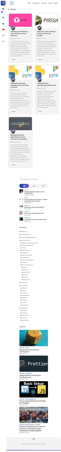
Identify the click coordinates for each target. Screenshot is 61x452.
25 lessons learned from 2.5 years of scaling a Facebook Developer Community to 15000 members (32, 429)
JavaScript (26, 205)
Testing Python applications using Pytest (46, 84)
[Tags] (43, 186)
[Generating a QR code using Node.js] (21, 207)
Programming (25, 257)
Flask (24, 267)
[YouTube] (3, 29)
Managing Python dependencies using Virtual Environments (18, 137)
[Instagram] (3, 35)
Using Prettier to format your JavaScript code (30, 376)
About (50, 3)
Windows (24, 305)
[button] (3, 3)
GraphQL (25, 269)
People (23, 318)
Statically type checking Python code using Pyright (46, 33)
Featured (23, 282)
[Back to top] (33, 439)
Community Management (28, 237)
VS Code (24, 262)
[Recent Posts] (24, 186)
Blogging (23, 231)
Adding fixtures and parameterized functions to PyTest (19, 85)
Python (13, 59)
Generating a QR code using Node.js (34, 207)
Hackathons (24, 252)
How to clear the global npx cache (33, 213)
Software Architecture (27, 260)
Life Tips (24, 313)
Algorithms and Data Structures (29, 243)
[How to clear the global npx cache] (21, 213)
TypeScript (25, 279)
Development (36, 3)
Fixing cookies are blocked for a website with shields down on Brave (35, 200)
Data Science (25, 250)
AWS (23, 248)
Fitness (23, 310)
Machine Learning (26, 255)
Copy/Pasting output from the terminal (35, 219)
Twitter (23, 302)
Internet (23, 298)
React (24, 277)
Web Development (26, 265)
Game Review (25, 295)
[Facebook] (3, 17)
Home (29, 3)
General (26, 189)
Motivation (24, 315)
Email (23, 290)
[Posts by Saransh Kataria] (13, 28)
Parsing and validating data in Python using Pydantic (19, 33)
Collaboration (24, 234)
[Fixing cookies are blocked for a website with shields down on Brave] (21, 199)
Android (24, 288)
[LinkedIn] (3, 23)
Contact (55, 3)
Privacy (24, 300)
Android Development (27, 245)
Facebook (24, 293)
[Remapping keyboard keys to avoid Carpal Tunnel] (21, 191)
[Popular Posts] (33, 186)
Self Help (44, 3)
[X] (3, 41)
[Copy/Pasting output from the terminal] (21, 219)
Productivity (25, 320)
